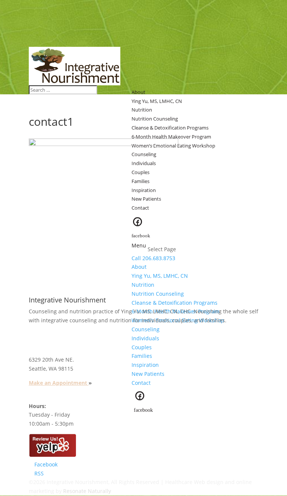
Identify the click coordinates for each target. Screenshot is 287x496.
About (139, 266)
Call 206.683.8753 (153, 258)
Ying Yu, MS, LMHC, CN (160, 275)
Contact (140, 207)
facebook (141, 235)
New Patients (146, 198)
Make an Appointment (59, 382)
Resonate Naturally (87, 491)
